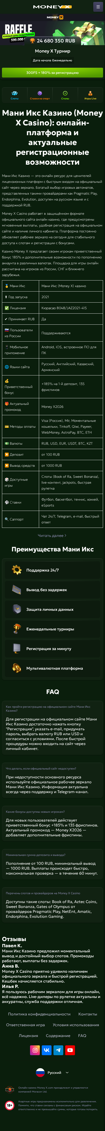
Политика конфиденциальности (39, 1013)
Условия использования (76, 1024)
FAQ (82, 1035)
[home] (52, 7)
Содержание (58, 1035)
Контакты (87, 1013)
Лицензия (28, 1035)
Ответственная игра (25, 1024)
